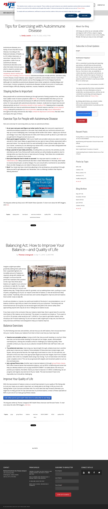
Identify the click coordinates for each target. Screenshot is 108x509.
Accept (71, 15)
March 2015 (79, 199)
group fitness (19, 414)
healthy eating (81, 178)
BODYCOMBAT (44, 414)
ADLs (35, 417)
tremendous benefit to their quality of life (33, 105)
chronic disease (58, 214)
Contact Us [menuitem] (101, 5)
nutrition (79, 169)
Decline (84, 15)
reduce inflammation (54, 109)
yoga (11, 414)
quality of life (47, 214)
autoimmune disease (35, 217)
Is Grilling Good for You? (82, 146)
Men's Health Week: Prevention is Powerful (87, 149)
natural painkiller (30, 109)
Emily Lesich (26, 36)
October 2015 (80, 205)
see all (79, 181)
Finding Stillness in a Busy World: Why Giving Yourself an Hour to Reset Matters (89, 137)
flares (34, 99)
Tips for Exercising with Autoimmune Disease (35, 28)
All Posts (35, 448)
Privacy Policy (81, 8)
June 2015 (79, 202)
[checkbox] (90, 60)
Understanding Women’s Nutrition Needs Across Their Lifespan (90, 153)
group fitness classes (58, 363)
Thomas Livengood (25, 255)
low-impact (25, 214)
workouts (80, 175)
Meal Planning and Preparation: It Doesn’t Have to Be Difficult (89, 142)
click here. (28, 405)
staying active (16, 214)
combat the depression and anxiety (43, 112)
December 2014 (80, 197)
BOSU (52, 414)
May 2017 (79, 194)
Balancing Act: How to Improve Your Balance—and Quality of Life (35, 247)
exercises (35, 414)
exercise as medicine (36, 214)
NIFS (78, 166)
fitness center (81, 172)
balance (28, 414)
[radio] (90, 60)
